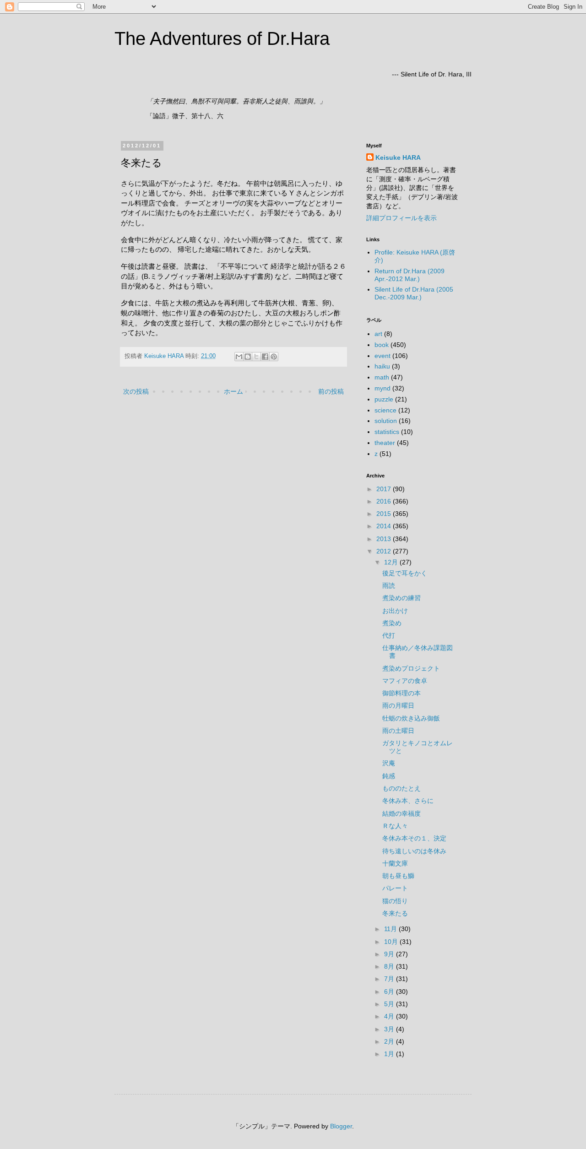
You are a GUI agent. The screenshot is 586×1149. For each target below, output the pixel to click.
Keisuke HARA (398, 157)
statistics (386, 431)
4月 (390, 1016)
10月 (392, 941)
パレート (395, 888)
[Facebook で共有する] (265, 356)
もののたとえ (401, 788)
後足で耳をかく (404, 573)
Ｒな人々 (395, 825)
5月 (390, 1004)
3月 (390, 1029)
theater (384, 442)
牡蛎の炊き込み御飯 (411, 718)
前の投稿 (331, 391)
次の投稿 (136, 391)
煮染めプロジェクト (411, 668)
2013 (384, 538)
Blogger (341, 1126)
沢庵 (388, 763)
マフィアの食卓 (404, 680)
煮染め (392, 623)
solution (385, 420)
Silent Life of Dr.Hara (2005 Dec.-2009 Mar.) (413, 293)
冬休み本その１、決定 (414, 838)
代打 (388, 635)
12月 (392, 562)
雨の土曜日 (398, 730)
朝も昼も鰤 (398, 875)
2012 (384, 551)
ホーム (233, 391)
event (382, 355)
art (378, 333)
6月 (390, 991)
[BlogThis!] (247, 356)
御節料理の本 (401, 693)
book (381, 344)
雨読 (388, 585)
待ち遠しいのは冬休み (414, 851)
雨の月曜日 (398, 705)
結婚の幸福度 (401, 813)
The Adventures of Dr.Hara (222, 38)
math (381, 377)
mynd (382, 388)
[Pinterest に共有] (273, 356)
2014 (384, 526)
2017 (384, 489)
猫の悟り (395, 901)
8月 (390, 966)
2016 (384, 501)
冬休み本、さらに (408, 800)
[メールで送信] (239, 356)
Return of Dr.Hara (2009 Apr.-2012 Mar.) (409, 274)
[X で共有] (256, 356)
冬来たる (395, 913)
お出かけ (395, 610)
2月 (390, 1041)
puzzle (383, 399)
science (385, 410)
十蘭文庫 (395, 863)
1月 (390, 1053)
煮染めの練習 (401, 598)
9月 (390, 954)
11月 (391, 928)
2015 (384, 513)
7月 (390, 978)
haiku (382, 366)
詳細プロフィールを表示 (401, 218)
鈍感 (388, 776)
